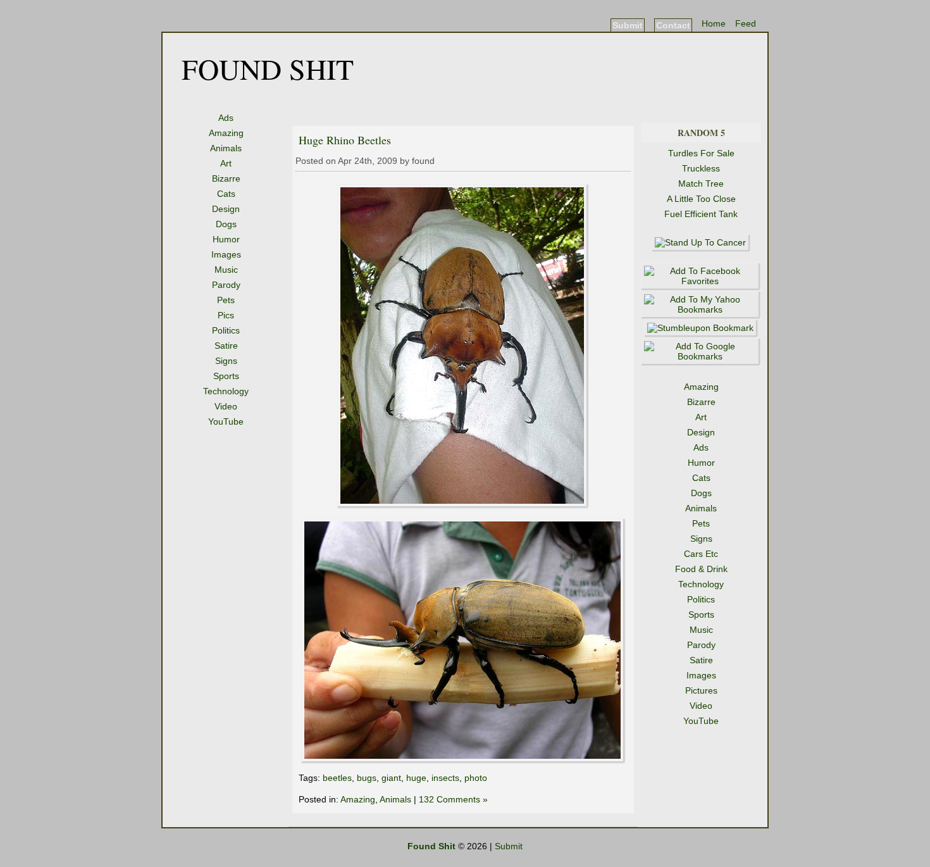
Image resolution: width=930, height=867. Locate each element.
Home (714, 23)
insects (445, 778)
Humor (226, 239)
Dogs (226, 224)
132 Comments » (453, 799)
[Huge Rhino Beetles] (463, 506)
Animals (226, 148)
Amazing (226, 133)
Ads (225, 118)
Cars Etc (701, 554)
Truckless (701, 168)
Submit (627, 25)
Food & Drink (701, 569)
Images (226, 254)
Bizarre (226, 178)
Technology (226, 391)
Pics (226, 315)
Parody (226, 285)
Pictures (701, 690)
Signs (226, 361)
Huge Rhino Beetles (345, 139)
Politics (226, 330)
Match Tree (701, 183)
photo (475, 778)
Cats (226, 194)
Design (226, 209)
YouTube (226, 421)
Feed (745, 23)
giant (391, 778)
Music (226, 270)
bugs (366, 778)
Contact (673, 25)
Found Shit (268, 68)
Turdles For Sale (701, 153)
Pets (226, 300)
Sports (226, 376)
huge (416, 778)
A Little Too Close (701, 199)
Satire (226, 345)
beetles (337, 778)
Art (226, 163)
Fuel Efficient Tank (701, 214)
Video (225, 406)
